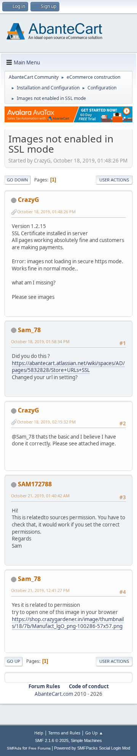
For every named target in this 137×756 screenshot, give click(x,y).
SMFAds (14, 748)
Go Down (17, 180)
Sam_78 (29, 330)
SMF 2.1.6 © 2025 (51, 740)
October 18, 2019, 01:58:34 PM (40, 341)
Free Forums (40, 748)
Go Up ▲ (94, 733)
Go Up (13, 661)
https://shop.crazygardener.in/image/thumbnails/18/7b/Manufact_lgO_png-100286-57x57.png (68, 623)
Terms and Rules (64, 733)
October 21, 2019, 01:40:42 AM (40, 495)
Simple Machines (86, 740)
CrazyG (28, 199)
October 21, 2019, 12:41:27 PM (40, 590)
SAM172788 (35, 484)
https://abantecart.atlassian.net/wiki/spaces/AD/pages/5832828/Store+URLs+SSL (68, 367)
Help (38, 733)
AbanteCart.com (54, 693)
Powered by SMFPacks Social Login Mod (92, 748)
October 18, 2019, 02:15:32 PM (46, 422)
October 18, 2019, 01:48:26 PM (46, 211)
